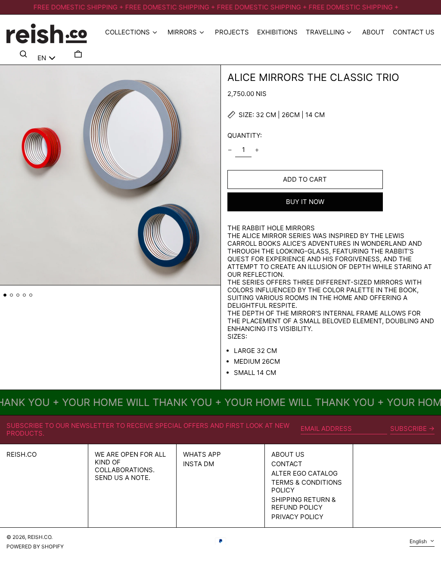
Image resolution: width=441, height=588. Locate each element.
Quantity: (244, 135)
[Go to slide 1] (5, 295)
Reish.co (21, 454)
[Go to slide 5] (31, 295)
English (419, 541)
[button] (78, 54)
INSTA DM (198, 464)
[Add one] (257, 149)
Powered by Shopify (35, 546)
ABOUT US (287, 454)
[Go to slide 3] (18, 295)
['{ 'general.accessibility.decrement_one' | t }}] (229, 149)
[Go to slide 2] (11, 295)
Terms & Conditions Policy (306, 486)
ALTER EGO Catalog (304, 473)
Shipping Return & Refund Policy (303, 503)
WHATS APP (202, 454)
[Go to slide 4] (24, 295)
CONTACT (286, 464)
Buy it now (305, 202)
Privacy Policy (297, 517)
